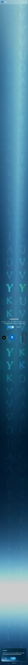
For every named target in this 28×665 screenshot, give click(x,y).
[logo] (4, 2)
